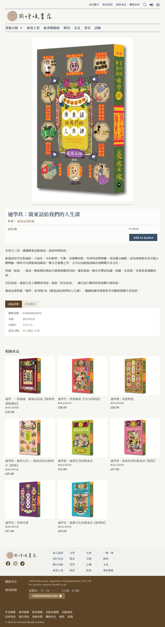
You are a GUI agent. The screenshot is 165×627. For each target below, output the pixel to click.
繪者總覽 (37, 612)
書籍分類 (11, 28)
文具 (77, 28)
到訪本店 (121, 4)
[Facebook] (8, 563)
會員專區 (108, 570)
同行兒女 (58, 558)
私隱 (70, 616)
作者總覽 (10, 612)
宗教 (89, 558)
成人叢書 (28, 330)
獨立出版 (58, 564)
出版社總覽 (52, 612)
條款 (61, 616)
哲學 (72, 564)
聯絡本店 (134, 4)
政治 (72, 570)
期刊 (66, 28)
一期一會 (108, 552)
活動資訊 (67, 612)
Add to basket (143, 237)
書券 (87, 28)
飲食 (89, 570)
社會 (36, 330)
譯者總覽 (24, 612)
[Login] (152, 5)
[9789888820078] (82, 120)
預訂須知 (24, 616)
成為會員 (107, 4)
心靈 (89, 564)
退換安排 (37, 616)
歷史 (72, 558)
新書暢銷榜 (52, 28)
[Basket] (158, 5)
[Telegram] (22, 563)
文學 (72, 552)
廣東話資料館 (25, 221)
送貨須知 (10, 616)
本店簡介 (94, 4)
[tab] (13, 304)
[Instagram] (15, 563)
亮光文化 (28, 325)
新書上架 (33, 28)
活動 (97, 28)
